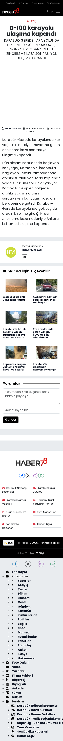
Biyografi (18, 684)
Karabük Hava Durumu (44, 489)
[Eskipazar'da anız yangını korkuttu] (16, 285)
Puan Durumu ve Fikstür (14, 513)
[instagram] (41, 564)
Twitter (24, 3)
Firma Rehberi (22, 676)
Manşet (23, 632)
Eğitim (22, 594)
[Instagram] (34, 475)
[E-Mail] (24, 257)
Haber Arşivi (44, 524)
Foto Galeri (20, 663)
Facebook (10, 3)
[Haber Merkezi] (11, 252)
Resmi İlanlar (27, 637)
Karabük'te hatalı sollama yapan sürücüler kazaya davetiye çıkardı (14, 333)
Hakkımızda (26, 658)
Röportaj (24, 645)
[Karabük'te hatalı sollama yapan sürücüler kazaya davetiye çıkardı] (16, 317)
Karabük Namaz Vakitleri (14, 501)
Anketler (18, 688)
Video (15, 667)
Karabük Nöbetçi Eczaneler (14, 489)
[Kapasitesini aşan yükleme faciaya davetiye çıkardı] (16, 352)
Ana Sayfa (19, 572)
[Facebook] (22, 475)
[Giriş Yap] (52, 11)
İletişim (16, 697)
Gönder (10, 420)
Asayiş (31, 21)
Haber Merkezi (13, 128)
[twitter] (28, 564)
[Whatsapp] (41, 475)
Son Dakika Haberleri (10, 525)
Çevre (22, 589)
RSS (10, 543)
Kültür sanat (27, 615)
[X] (28, 475)
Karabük (24, 611)
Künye (22, 654)
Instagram (39, 3)
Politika (23, 619)
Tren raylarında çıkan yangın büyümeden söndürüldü (43, 333)
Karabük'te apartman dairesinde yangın (44, 367)
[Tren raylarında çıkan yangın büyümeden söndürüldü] (46, 317)
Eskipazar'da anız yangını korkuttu (14, 298)
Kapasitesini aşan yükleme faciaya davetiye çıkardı (14, 367)
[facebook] (15, 564)
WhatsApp (55, 3)
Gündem (24, 607)
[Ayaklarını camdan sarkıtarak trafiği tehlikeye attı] (46, 285)
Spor (21, 628)
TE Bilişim (40, 553)
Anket (22, 650)
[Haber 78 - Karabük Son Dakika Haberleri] (31, 461)
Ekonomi (23, 598)
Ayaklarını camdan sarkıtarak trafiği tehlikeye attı (45, 299)
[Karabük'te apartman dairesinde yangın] (46, 352)
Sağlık (22, 624)
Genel (21, 602)
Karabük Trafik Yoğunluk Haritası (43, 501)
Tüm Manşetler (46, 512)
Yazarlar (24, 581)
